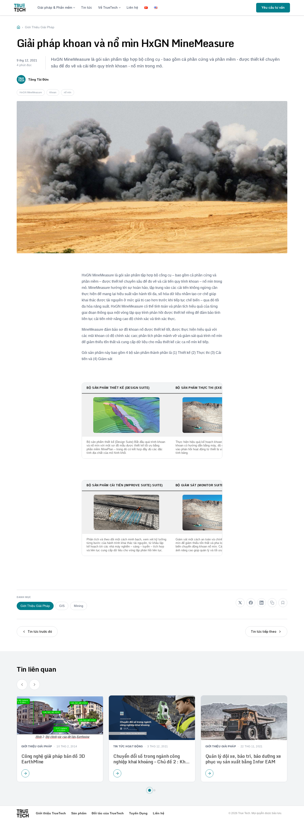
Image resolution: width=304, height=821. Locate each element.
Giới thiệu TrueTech (51, 813)
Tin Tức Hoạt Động (128, 746)
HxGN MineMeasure (31, 92)
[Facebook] (250, 602)
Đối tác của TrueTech (108, 813)
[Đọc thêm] (25, 773)
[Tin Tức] (18, 27)
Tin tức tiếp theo (263, 631)
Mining (78, 606)
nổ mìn (67, 92)
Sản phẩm (78, 813)
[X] (240, 602)
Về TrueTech (108, 7)
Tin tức (86, 7)
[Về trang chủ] (19, 8)
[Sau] (34, 684)
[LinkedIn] (261, 602)
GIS (62, 606)
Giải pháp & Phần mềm (54, 7)
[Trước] (22, 684)
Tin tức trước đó (40, 631)
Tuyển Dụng (138, 813)
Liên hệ (132, 7)
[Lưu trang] (282, 602)
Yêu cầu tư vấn (273, 7)
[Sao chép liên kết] (272, 602)
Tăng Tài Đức (38, 79)
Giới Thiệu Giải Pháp (35, 606)
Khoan (52, 92)
